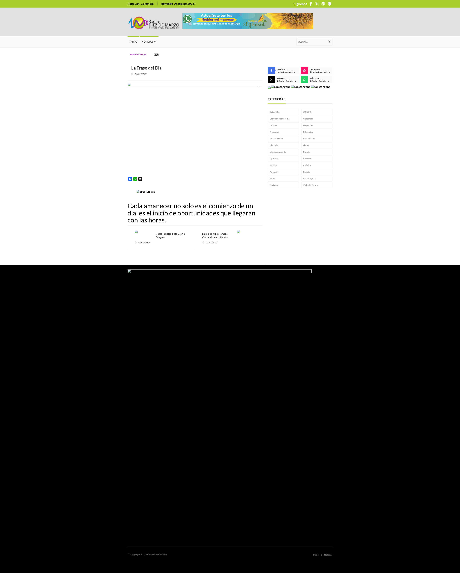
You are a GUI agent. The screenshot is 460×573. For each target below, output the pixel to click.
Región (306, 172)
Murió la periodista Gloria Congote (170, 235)
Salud (272, 178)
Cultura (273, 125)
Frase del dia (309, 138)
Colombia (308, 118)
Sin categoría (309, 178)
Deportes (308, 125)
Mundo (306, 152)
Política (307, 165)
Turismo (274, 185)
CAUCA (307, 112)
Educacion (308, 132)
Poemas (307, 158)
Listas (306, 145)
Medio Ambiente (278, 152)
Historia (274, 145)
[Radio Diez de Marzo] (155, 22)
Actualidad (275, 112)
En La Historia (276, 138)
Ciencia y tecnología (279, 118)
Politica (273, 165)
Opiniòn (274, 158)
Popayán (274, 172)
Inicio (133, 41)
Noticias (147, 41)
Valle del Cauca (310, 185)
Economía (274, 132)
